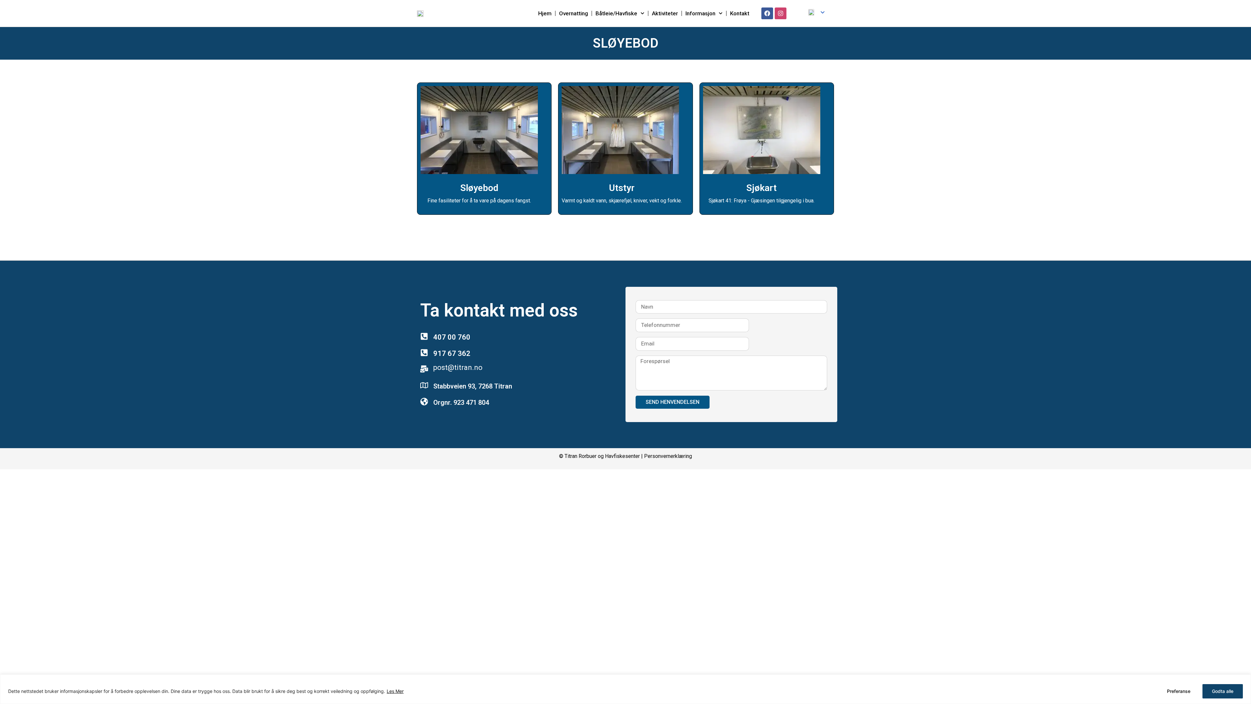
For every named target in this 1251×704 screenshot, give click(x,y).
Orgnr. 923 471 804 (461, 402)
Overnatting (573, 13)
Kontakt (739, 13)
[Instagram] (780, 13)
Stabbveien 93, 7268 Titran (472, 386)
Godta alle (1222, 691)
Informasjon (700, 13)
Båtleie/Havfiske (616, 13)
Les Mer (395, 691)
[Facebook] (767, 13)
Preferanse (1178, 691)
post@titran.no (457, 367)
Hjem (545, 13)
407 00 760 (451, 337)
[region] (625, 689)
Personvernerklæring (668, 456)
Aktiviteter (665, 13)
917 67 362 (451, 353)
